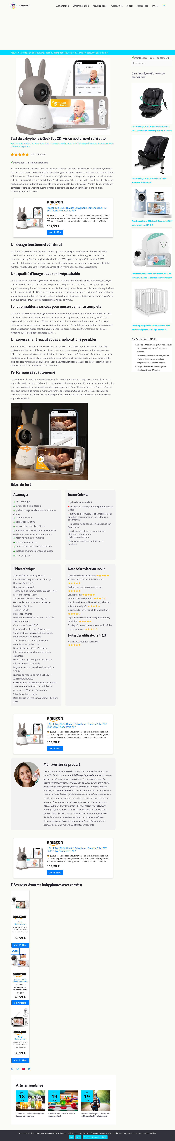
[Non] (172, 1135)
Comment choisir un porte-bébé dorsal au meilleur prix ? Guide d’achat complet (95, 1115)
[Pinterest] (23, 1068)
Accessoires (142, 5)
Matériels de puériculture (85, 143)
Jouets (130, 5)
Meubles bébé (99, 5)
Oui (71, 1137)
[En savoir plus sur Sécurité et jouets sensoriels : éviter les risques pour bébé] (63, 1100)
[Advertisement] (87, 31)
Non (78, 1137)
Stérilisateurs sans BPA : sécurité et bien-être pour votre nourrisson (30, 1115)
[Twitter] (17, 1068)
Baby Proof (24, 5)
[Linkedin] (29, 1068)
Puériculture (117, 5)
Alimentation (62, 5)
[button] (164, 5)
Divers (155, 5)
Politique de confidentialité (95, 1137)
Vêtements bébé (81, 5)
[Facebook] (12, 1068)
